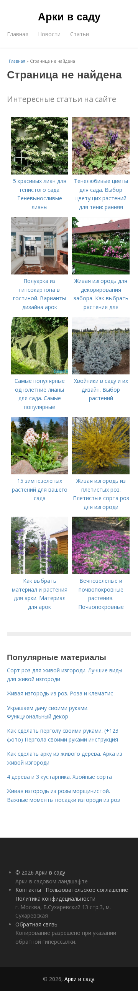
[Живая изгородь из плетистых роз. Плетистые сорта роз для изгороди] (101, 472)
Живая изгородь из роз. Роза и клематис (60, 693)
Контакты (28, 889)
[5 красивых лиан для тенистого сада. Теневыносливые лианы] (39, 172)
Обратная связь (36, 924)
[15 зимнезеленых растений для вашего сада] (39, 472)
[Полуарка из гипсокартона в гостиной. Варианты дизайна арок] (39, 272)
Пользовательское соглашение (87, 889)
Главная (17, 34)
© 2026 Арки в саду (40, 872)
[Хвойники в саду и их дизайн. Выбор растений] (101, 372)
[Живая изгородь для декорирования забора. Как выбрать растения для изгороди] (101, 272)
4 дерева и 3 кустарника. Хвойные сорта (59, 776)
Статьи (79, 34)
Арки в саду (69, 16)
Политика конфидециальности (55, 898)
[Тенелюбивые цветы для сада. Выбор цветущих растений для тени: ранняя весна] (101, 172)
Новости (49, 34)
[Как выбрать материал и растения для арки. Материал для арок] (39, 572)
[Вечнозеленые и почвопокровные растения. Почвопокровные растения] (101, 572)
